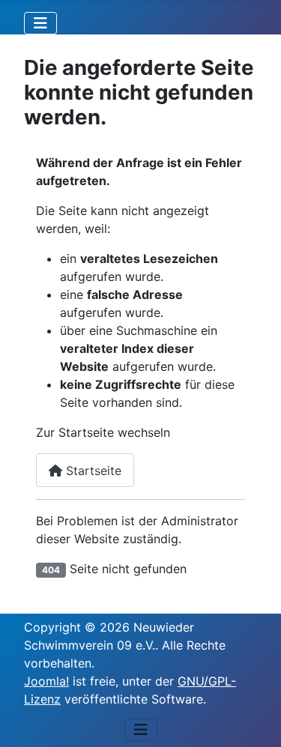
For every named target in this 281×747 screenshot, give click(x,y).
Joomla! (46, 681)
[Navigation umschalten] (40, 23)
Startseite (91, 470)
